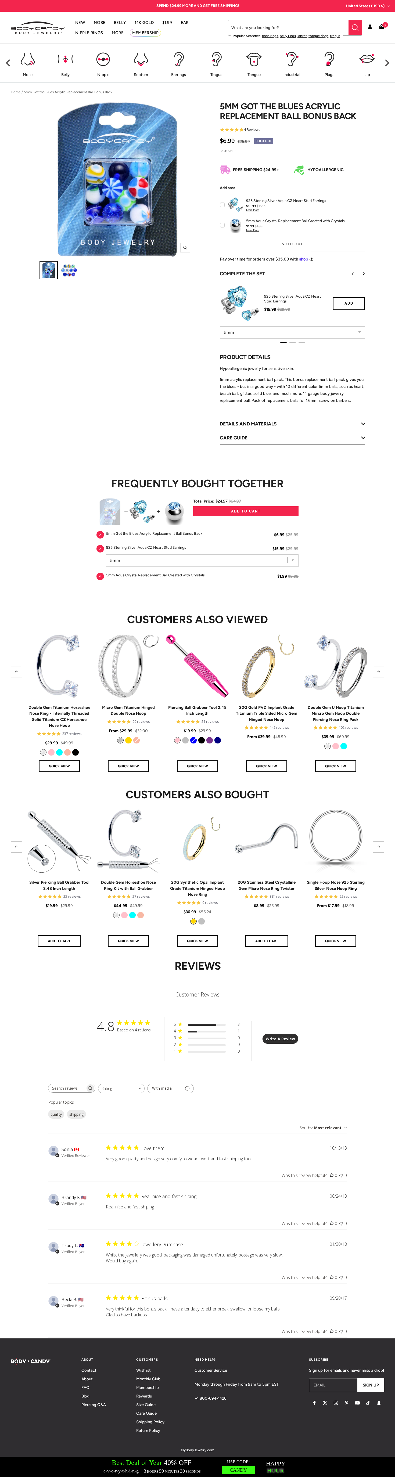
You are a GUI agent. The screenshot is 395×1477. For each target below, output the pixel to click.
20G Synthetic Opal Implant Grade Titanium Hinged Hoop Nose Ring (197, 888)
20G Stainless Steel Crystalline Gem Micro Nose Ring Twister (267, 885)
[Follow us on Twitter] (325, 1402)
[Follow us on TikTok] (368, 1402)
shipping (76, 1114)
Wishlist (143, 1370)
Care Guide (146, 1413)
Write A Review (280, 1038)
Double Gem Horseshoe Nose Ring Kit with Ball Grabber (128, 885)
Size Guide (146, 1404)
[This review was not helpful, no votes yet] (341, 1175)
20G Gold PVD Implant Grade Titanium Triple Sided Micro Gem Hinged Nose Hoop (266, 713)
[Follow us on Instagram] (336, 1402)
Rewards (144, 1396)
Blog (85, 1396)
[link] (43, 752)
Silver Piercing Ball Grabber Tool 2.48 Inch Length (59, 885)
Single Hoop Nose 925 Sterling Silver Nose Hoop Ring (336, 885)
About (87, 1379)
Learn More (252, 210)
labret (302, 36)
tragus (335, 36)
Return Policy (148, 1430)
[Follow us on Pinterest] (346, 1402)
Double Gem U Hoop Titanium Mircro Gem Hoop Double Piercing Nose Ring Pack (336, 713)
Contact (88, 1370)
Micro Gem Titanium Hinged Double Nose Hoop (128, 710)
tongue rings (318, 36)
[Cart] (381, 27)
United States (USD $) (365, 6)
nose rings (270, 36)
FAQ (85, 1387)
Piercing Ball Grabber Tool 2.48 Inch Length (197, 710)
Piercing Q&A (93, 1404)
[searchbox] (66, 1088)
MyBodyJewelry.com (197, 1450)
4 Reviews (252, 129)
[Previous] (9, 63)
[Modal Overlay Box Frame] (197, 1467)
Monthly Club (148, 1379)
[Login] (370, 27)
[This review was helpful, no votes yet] (331, 1175)
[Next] (386, 63)
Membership (147, 1387)
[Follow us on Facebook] (314, 1402)
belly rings (288, 36)
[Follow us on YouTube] (357, 1402)
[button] (16, 671)
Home (15, 92)
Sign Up (371, 1385)
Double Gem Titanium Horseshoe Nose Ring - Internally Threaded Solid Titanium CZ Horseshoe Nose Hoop (59, 716)
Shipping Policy (150, 1422)
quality (56, 1114)
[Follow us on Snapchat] (379, 1402)
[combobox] (121, 1088)
